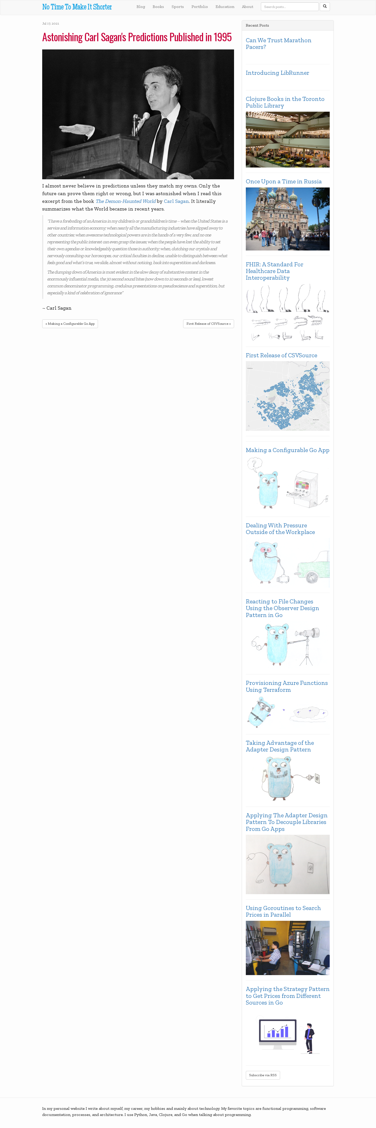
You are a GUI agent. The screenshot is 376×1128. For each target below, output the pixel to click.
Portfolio (200, 6)
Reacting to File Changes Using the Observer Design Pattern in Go (282, 608)
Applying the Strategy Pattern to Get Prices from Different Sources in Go (288, 996)
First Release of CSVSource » (208, 323)
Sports (178, 6)
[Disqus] (138, 398)
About (247, 6)
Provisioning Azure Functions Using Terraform (287, 686)
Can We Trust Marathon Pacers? (279, 43)
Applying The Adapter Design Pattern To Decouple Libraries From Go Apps (287, 822)
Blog (141, 6)
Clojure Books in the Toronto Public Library (285, 102)
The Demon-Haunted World (125, 201)
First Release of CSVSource (281, 355)
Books (158, 6)
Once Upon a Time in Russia (284, 181)
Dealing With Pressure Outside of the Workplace (280, 529)
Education (225, 6)
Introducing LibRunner (277, 72)
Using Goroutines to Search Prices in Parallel (283, 911)
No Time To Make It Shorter (77, 8)
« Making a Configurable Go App (70, 323)
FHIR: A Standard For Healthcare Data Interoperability (274, 271)
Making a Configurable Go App (287, 450)
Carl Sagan (176, 201)
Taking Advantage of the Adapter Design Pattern (280, 746)
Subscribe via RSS (263, 1075)
